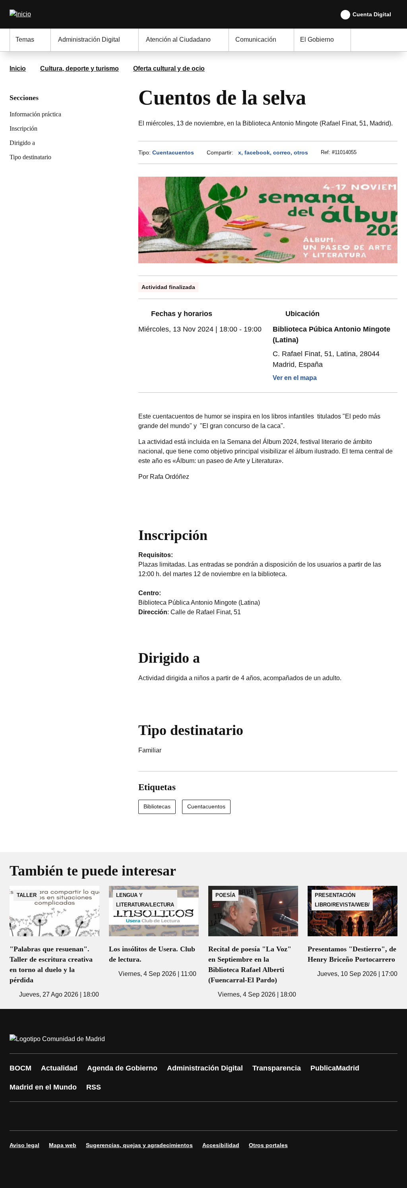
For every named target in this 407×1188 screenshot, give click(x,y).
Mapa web (62, 1145)
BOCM (20, 1068)
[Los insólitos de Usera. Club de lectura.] (154, 932)
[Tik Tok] (164, 1116)
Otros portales (268, 1145)
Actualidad (59, 1068)
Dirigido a (22, 142)
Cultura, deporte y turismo (79, 68)
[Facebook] (21, 1116)
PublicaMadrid (334, 1068)
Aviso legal (24, 1145)
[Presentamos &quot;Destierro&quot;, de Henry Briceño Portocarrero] (352, 932)
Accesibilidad (220, 1145)
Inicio (18, 68)
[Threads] (235, 1116)
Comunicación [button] (255, 39)
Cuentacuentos (173, 152)
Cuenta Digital (372, 14)
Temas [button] (25, 39)
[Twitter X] (68, 1116)
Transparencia (276, 1068)
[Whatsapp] (140, 1116)
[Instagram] (44, 1116)
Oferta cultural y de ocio (169, 68)
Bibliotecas (157, 806)
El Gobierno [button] (317, 39)
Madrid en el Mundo (43, 1087)
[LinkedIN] (116, 1116)
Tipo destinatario (30, 157)
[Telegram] (211, 1116)
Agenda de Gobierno (122, 1068)
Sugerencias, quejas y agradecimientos (139, 1145)
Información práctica (35, 114)
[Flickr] (187, 1116)
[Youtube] (92, 1116)
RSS (93, 1087)
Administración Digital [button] (89, 39)
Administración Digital (205, 1068)
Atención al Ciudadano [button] (178, 39)
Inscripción (23, 128)
